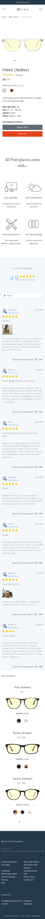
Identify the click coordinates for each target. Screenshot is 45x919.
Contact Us (28, 880)
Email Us (4, 904)
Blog (3, 883)
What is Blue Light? (9, 874)
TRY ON (22, 134)
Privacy (28, 916)
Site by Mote (36, 916)
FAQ (25, 874)
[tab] (19, 821)
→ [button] (34, 713)
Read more (10, 402)
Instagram (28, 901)
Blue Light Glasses (31, 862)
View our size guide (10, 139)
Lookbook (5, 871)
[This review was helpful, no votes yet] (35, 411)
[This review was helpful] (35, 359)
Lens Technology (8, 877)
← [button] (10, 713)
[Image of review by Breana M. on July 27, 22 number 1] (7, 329)
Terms (23, 916)
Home (3, 17)
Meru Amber (13, 17)
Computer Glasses (9, 862)
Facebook (28, 904)
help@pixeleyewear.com (11, 901)
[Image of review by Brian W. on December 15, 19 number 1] (7, 593)
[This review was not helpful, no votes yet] (40, 359)
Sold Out (22, 127)
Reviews (4, 880)
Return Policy (29, 877)
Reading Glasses (30, 871)
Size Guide (5, 865)
